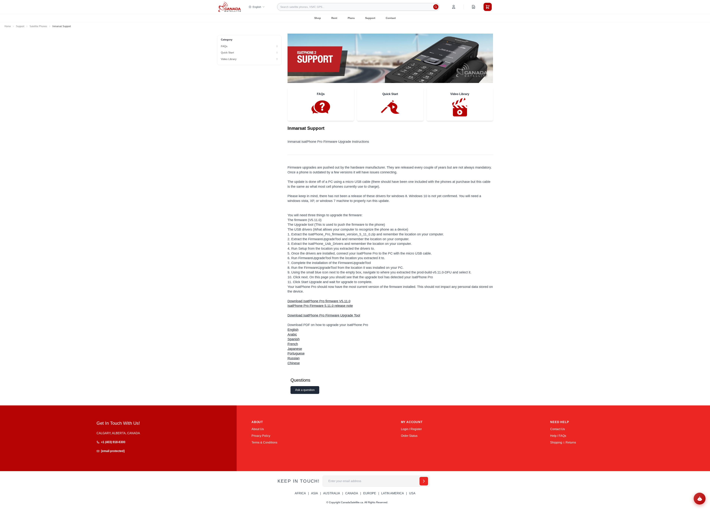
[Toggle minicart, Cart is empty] (488, 7)
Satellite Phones (38, 26)
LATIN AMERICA (392, 493)
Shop (317, 18)
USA (412, 493)
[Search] (435, 6)
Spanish (294, 339)
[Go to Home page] (229, 7)
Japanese (295, 349)
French (293, 344)
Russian (294, 358)
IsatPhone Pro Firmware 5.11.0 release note (320, 306)
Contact (391, 18)
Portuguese (296, 353)
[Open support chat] (700, 499)
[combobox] (358, 7)
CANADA (351, 493)
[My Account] (453, 7)
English (257, 6)
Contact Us (557, 429)
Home (7, 26)
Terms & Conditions (264, 442)
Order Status (409, 435)
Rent (334, 18)
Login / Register (411, 429)
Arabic (292, 334)
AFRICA (300, 493)
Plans (351, 18)
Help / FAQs (558, 435)
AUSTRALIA (331, 493)
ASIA (314, 493)
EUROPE (369, 493)
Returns (571, 442)
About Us (258, 429)
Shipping (556, 442)
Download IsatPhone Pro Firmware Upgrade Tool (324, 315)
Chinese (294, 363)
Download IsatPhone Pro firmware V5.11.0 (319, 301)
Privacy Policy (261, 435)
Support (370, 18)
